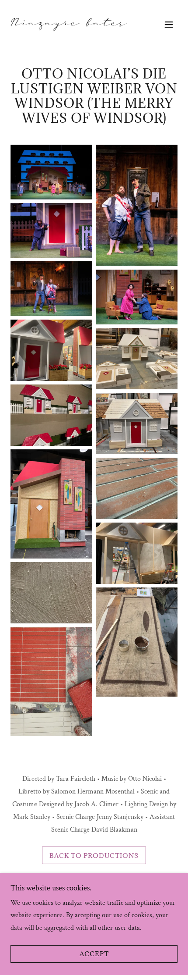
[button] (169, 24)
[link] (68, 24)
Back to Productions (94, 855)
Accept (94, 954)
